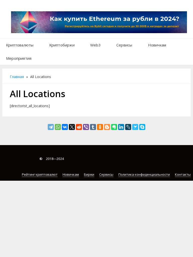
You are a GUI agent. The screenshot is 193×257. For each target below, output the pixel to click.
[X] (72, 127)
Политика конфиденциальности (144, 174)
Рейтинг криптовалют (40, 174)
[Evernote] (114, 127)
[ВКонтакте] (65, 127)
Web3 (95, 44)
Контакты (183, 174)
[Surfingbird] (135, 127)
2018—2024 (51, 158)
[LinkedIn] (121, 127)
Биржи (89, 174)
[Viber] (86, 127)
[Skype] (142, 127)
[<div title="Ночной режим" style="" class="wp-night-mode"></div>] (41, 55)
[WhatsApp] (58, 127)
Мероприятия (18, 58)
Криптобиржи (62, 44)
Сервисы (124, 44)
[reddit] (79, 127)
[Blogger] (107, 127)
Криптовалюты (19, 44)
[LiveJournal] (128, 127)
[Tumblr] (93, 127)
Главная (17, 76)
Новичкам (157, 44)
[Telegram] (51, 127)
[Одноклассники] (100, 127)
